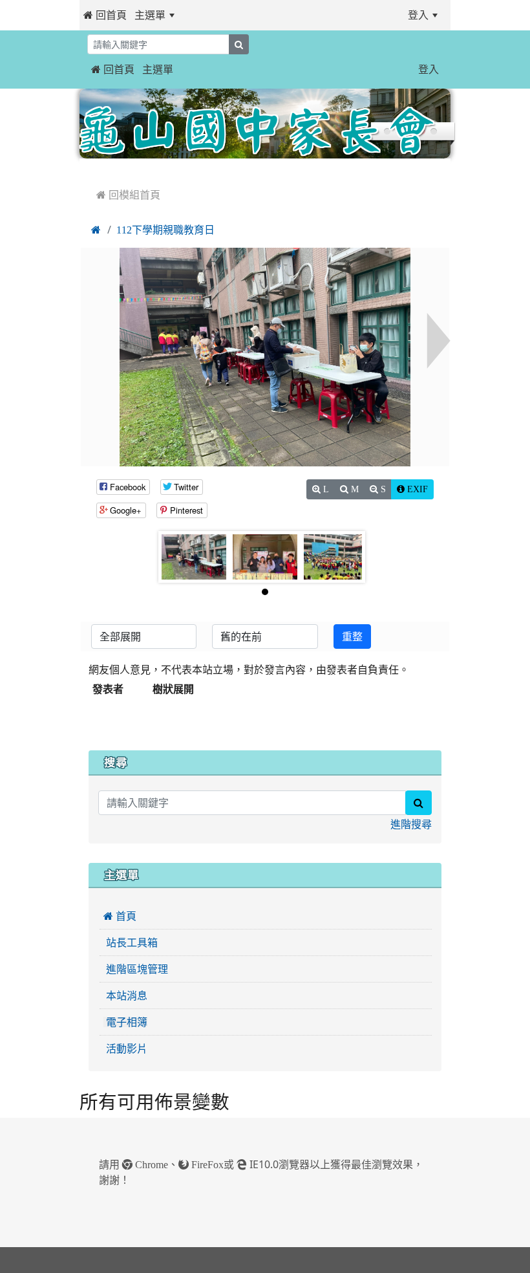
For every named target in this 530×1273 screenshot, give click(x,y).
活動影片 (125, 1048)
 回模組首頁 (128, 195)
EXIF (416, 489)
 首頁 (119, 916)
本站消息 (125, 995)
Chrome (150, 1164)
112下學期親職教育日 (165, 229)
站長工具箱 (130, 942)
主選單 (149, 15)
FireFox (206, 1164)
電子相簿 (125, 1022)
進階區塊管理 (135, 969)
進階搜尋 (411, 824)
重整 (352, 636)
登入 (418, 15)
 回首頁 (105, 15)
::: (194, 15)
